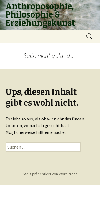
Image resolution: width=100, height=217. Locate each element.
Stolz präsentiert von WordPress (50, 173)
